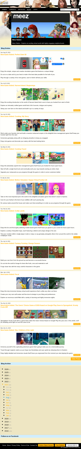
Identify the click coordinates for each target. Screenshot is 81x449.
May (8, 405)
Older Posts (76, 359)
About (9, 445)
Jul (8, 400)
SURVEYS (12, 9)
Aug (8, 398)
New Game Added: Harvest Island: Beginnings (18, 85)
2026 (7, 369)
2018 (8, 425)
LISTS (35, 9)
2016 (8, 431)
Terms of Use (25, 445)
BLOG (29, 9)
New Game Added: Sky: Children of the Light (17, 330)
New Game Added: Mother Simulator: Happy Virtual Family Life (24, 180)
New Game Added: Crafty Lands (12, 211)
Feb (8, 413)
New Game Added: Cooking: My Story (15, 116)
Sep (8, 395)
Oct (8, 392)
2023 (7, 379)
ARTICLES (21, 9)
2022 (7, 382)
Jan (8, 416)
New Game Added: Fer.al (10, 274)
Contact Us (33, 445)
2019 (8, 422)
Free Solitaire (60, 445)
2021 (8, 385)
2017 (8, 428)
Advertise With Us (72, 445)
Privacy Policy (16, 445)
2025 (7, 372)
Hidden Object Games (46, 445)
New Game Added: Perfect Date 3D (13, 54)
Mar (8, 410)
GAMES (4, 9)
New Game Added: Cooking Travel (13, 149)
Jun (8, 403)
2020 (8, 419)
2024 (7, 375)
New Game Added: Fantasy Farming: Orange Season (20, 243)
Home (4, 445)
